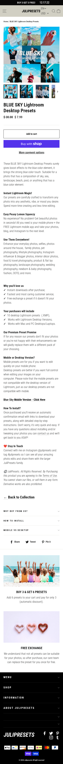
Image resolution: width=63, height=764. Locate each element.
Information (14, 697)
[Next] (57, 91)
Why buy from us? (16, 511)
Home (6, 21)
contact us (43, 433)
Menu (8, 677)
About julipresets (19, 708)
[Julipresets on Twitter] (51, 733)
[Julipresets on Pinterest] (57, 733)
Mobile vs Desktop (16, 530)
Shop (8, 687)
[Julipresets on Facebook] (45, 733)
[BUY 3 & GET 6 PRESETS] (31, 571)
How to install (14, 521)
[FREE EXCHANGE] (31, 627)
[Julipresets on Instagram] (51, 737)
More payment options (31, 152)
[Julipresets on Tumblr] (57, 737)
